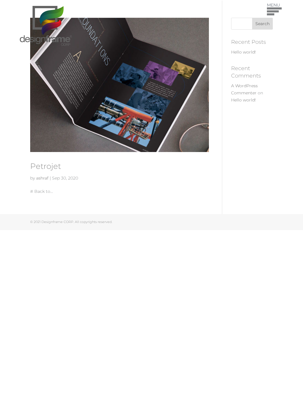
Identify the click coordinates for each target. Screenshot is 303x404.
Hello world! (243, 52)
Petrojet (45, 166)
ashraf (42, 178)
